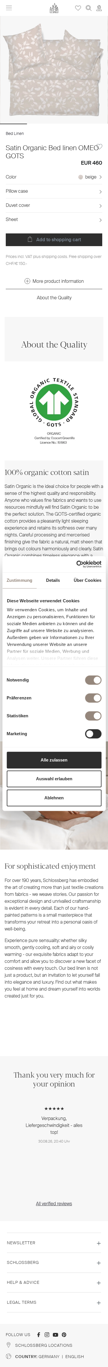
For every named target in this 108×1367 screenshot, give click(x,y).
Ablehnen (54, 797)
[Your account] (99, 8)
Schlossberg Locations (44, 1345)
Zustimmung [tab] (19, 580)
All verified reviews (54, 1204)
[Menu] (9, 8)
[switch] (93, 698)
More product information (58, 281)
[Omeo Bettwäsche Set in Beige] (54, 70)
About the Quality (54, 298)
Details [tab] (53, 580)
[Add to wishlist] (99, 147)
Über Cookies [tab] (87, 580)
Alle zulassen (54, 759)
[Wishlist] (78, 8)
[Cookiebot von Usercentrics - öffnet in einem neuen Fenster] (76, 564)
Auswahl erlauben (54, 778)
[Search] (89, 8)
